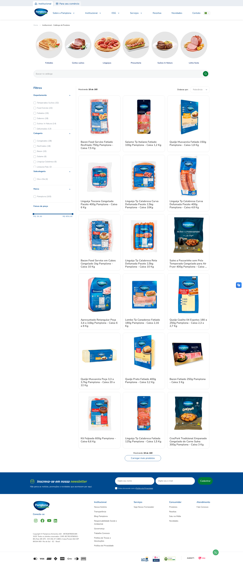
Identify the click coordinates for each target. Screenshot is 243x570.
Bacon (42, 151)
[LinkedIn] (55, 520)
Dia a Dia (42, 179)
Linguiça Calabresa (47, 161)
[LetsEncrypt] (144, 558)
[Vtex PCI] (156, 558)
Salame (42, 156)
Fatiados (43, 113)
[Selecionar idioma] (206, 13)
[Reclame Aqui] (170, 558)
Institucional (45, 3)
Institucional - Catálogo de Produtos (56, 25)
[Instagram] (36, 520)
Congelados (44, 141)
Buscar (205, 73)
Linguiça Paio (44, 167)
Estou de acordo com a (135, 488)
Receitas (157, 13)
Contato (196, 13)
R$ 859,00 (68, 216)
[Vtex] (201, 558)
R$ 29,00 (37, 216)
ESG (114, 13)
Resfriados (43, 146)
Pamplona (44, 196)
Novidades (177, 13)
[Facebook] (42, 520)
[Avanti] (190, 558)
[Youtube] (49, 520)
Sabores (42, 118)
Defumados (44, 128)
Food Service (45, 108)
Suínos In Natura (46, 123)
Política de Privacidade (144, 488)
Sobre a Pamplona (62, 13)
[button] (53, 95)
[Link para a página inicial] (35, 25)
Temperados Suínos (48, 102)
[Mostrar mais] (143, 458)
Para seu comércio (69, 3)
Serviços (134, 13)
